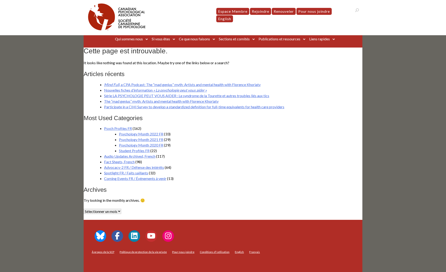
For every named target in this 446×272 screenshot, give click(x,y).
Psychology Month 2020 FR (141, 145)
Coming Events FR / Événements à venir (135, 178)
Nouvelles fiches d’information (155, 90)
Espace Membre (232, 11)
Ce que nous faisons (194, 39)
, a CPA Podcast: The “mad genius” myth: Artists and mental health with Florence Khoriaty (182, 84)
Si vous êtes (161, 39)
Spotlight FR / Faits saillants (126, 173)
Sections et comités (234, 39)
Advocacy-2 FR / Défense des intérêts (134, 167)
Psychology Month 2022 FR (141, 134)
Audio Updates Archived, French (129, 156)
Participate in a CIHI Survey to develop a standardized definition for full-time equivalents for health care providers (194, 107)
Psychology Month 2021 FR (141, 139)
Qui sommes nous (129, 39)
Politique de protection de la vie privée (143, 252)
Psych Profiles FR (118, 128)
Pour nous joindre (314, 11)
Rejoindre (260, 11)
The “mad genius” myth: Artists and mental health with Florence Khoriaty (161, 101)
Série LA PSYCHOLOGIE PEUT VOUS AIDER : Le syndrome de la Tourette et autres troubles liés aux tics (186, 95)
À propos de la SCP (103, 252)
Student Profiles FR (134, 150)
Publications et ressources (279, 39)
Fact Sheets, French (119, 162)
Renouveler (284, 11)
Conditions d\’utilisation (215, 252)
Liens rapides (319, 39)
